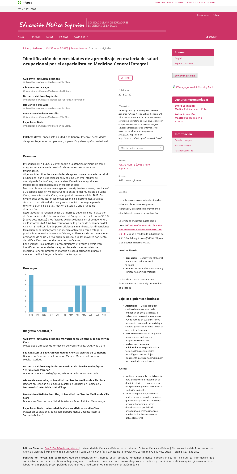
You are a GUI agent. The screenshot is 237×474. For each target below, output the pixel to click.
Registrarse (203, 15)
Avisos (49, 36)
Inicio (26, 48)
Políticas (64, 36)
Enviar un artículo (185, 75)
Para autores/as (183, 145)
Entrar (216, 15)
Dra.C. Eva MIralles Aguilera (62, 448)
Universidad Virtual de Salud (169, 2)
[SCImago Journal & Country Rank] (193, 87)
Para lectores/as (183, 140)
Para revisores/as (184, 150)
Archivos (36, 36)
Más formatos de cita (132, 148)
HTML (126, 77)
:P (185, 116)
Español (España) (184, 63)
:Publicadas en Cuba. (191, 107)
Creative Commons (138, 225)
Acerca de (80, 36)
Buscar (212, 36)
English (178, 58)
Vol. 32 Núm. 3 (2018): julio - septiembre (66, 48)
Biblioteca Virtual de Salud (201, 2)
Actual (21, 36)
